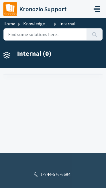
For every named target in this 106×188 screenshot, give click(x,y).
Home (9, 23)
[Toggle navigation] (97, 9)
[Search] (94, 34)
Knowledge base (39, 23)
